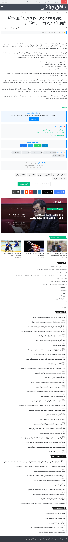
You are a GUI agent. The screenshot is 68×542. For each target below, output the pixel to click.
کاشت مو (64, 301)
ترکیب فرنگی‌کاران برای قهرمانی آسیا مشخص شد (34, 254)
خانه (64, 12)
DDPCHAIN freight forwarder (59, 266)
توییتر (30, 145)
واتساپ (37, 145)
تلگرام (44, 145)
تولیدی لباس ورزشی (62, 278)
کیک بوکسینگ (63, 304)
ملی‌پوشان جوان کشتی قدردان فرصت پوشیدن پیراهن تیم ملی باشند (57, 254)
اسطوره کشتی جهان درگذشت (55, 135)
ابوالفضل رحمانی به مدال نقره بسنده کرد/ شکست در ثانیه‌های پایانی (33, 115)
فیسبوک (23, 145)
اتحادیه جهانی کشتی (58, 175)
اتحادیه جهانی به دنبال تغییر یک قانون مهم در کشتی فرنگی (48, 132)
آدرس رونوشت (24, 184)
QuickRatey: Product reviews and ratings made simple (52, 269)
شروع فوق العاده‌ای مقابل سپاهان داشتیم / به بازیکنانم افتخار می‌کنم (43, 1)
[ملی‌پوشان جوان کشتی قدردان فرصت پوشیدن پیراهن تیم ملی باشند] (57, 246)
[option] (34, 215)
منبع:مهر (64, 107)
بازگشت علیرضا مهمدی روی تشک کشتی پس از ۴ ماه (12, 254)
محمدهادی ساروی (59, 178)
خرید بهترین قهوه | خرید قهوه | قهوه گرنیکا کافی (55, 284)
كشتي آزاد (31, 175)
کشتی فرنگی (20, 175)
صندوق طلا (64, 290)
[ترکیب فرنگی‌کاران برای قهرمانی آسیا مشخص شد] (34, 246)
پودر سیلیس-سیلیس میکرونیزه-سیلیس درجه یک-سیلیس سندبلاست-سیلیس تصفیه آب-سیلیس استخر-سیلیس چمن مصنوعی (36, 275)
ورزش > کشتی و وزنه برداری (55, 12)
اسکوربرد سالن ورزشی (61, 272)
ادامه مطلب (34, 119)
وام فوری (64, 307)
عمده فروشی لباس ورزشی (60, 298)
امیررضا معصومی (43, 175)
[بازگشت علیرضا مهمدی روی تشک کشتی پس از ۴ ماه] (11, 246)
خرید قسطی (63, 287)
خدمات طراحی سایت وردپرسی (59, 281)
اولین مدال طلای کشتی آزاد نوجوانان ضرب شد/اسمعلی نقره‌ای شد (47, 216)
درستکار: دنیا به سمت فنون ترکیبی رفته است (51, 130)
